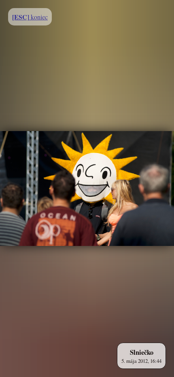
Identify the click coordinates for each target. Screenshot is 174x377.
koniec (30, 17)
